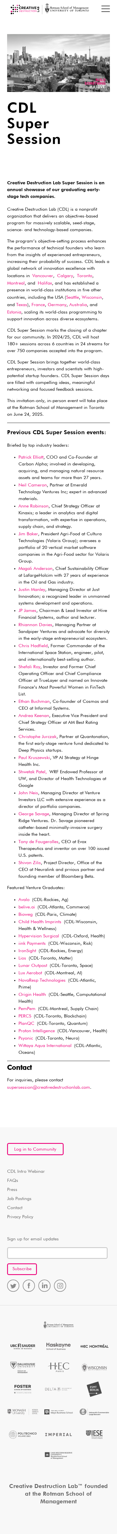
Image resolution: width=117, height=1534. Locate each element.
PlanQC (26, 1023)
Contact (14, 1208)
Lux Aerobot (30, 973)
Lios (22, 958)
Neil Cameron (32, 485)
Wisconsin (92, 297)
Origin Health (32, 994)
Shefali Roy (29, 667)
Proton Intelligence (36, 1031)
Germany (57, 305)
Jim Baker (28, 534)
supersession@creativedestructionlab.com (48, 1087)
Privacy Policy (20, 1217)
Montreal (16, 283)
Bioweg (25, 914)
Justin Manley (31, 590)
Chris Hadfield (33, 646)
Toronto (84, 276)
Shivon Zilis (29, 863)
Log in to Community (35, 1149)
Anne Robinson (33, 506)
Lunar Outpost (32, 966)
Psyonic (25, 1038)
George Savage (33, 814)
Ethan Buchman (34, 701)
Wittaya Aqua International (45, 1046)
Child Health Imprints (39, 922)
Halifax (45, 283)
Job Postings (19, 1199)
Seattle (72, 297)
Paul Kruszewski (34, 758)
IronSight (27, 951)
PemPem (26, 1009)
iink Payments (32, 943)
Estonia (14, 312)
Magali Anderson (35, 569)
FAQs (12, 1180)
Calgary (65, 276)
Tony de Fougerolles (38, 842)
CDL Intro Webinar (26, 1171)
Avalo (24, 900)
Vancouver (42, 276)
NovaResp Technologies (42, 980)
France (38, 305)
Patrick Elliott (30, 457)
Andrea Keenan (33, 716)
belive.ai (26, 907)
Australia (78, 305)
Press (12, 1190)
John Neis (28, 793)
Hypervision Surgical (38, 936)
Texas (21, 305)
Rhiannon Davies (35, 625)
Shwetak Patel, (32, 772)
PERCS (24, 1016)
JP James (27, 611)
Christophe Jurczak (37, 737)
